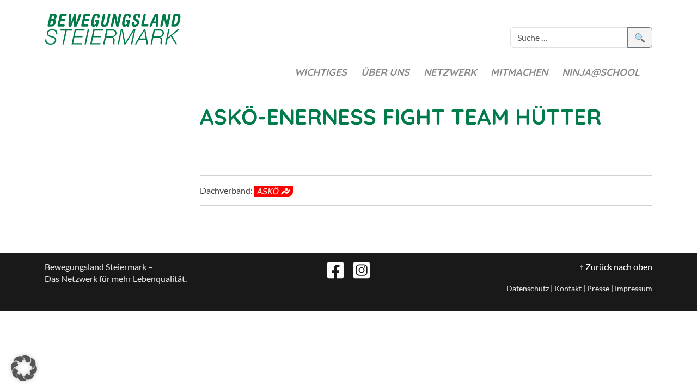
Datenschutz (527, 288)
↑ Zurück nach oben (615, 266)
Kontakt (568, 288)
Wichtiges (321, 72)
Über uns (385, 72)
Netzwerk (450, 72)
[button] (24, 368)
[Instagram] (361, 269)
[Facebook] (335, 269)
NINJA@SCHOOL (601, 72)
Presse (598, 288)
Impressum (633, 288)
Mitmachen (519, 72)
